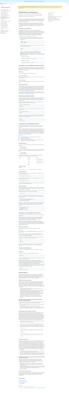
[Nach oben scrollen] (67, 391)
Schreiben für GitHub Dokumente (30, 10)
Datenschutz (31, 387)
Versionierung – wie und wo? (25, 28)
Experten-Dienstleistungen (41, 387)
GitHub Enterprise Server (23, 84)
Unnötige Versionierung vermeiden (25, 280)
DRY (30, 31)
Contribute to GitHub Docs (5, 7)
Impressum (25, 387)
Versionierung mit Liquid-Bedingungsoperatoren (26, 93)
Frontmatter (21, 251)
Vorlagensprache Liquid (27, 125)
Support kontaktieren (22, 383)
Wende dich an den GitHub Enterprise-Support (51, 7)
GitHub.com (21, 71)
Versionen (30, 244)
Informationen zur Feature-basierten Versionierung (29, 212)
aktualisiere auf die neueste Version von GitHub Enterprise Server (38, 7)
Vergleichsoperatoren (22, 143)
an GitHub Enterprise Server (27, 219)
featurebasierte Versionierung (25, 137)
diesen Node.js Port (37, 125)
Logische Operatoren (22, 171)
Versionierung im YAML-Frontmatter (26, 96)
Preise (36, 387)
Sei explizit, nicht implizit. (23, 339)
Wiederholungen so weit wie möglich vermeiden (27, 311)
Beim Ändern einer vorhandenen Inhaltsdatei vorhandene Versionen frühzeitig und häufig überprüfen (30, 300)
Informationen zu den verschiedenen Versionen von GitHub (31, 65)
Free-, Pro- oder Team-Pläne (23, 75)
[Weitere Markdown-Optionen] (54, 12)
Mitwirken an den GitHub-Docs (22, 10)
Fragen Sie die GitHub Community (23, 382)
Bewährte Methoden (23, 272)
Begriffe (29, 387)
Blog (45, 387)
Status (34, 387)
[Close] (67, 1)
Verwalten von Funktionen (23, 226)
